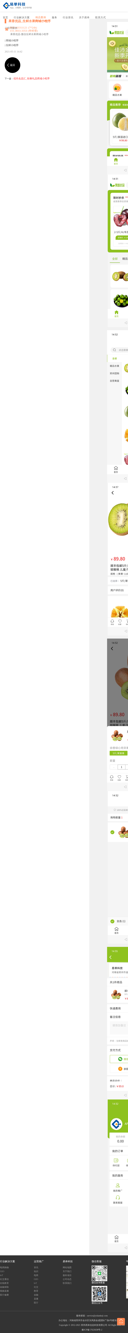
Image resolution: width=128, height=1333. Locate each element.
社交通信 (4, 1279)
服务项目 (67, 1275)
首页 (5, 17)
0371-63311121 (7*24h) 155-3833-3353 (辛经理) (24, 29)
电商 (36, 1275)
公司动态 (67, 1279)
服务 (54, 17)
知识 (36, 1271)
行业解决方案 (22, 17)
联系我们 (67, 1283)
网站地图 (67, 1267)
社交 (36, 1287)
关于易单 (84, 17)
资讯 (36, 1267)
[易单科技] (18, 6)
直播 (36, 1299)
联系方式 (100, 17)
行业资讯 (68, 17)
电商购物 (4, 1267)
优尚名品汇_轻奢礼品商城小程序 (31, 78)
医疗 (36, 1303)
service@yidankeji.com (97, 1316)
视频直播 (4, 1291)
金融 (36, 1295)
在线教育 (4, 1283)
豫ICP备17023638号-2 (92, 1330)
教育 (36, 1291)
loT (1, 1275)
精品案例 (40, 17)
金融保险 (4, 1287)
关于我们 (67, 1271)
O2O (2, 1271)
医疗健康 (4, 1295)
